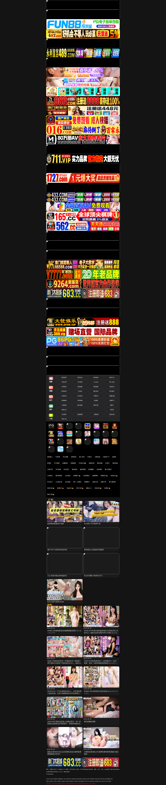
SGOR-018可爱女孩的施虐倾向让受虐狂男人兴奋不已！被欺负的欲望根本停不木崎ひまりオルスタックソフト (101, 632)
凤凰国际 (73, 463)
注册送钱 (97, 457)
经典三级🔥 (50, 488)
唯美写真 (96, 405)
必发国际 (99, 469)
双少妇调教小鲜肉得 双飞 (93, 575)
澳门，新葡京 (77, 482)
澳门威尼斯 (112, 482)
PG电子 (89, 457)
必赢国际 (65, 463)
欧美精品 (96, 377)
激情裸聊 (95, 475)
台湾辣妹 (64, 386)
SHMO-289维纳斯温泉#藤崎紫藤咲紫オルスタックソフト (64, 631)
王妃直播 (58, 469)
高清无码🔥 (98, 488)
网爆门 (112, 405)
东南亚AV (112, 386)
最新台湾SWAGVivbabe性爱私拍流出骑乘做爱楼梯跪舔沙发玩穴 (64, 753)
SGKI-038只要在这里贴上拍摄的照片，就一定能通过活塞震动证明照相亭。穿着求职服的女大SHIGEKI (64, 723)
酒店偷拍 (115, 463)
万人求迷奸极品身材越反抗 (57, 575)
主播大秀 (50, 469)
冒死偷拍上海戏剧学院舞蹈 (94, 549)
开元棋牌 (65, 457)
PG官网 (58, 457)
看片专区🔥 (79, 488)
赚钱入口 (89, 488)
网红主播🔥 (50, 494)
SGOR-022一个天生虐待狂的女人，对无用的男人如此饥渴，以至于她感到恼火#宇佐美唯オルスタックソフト (64, 693)
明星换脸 (80, 400)
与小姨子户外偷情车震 (92, 523)
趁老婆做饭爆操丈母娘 (55, 523)
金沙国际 (68, 482)
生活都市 (64, 414)
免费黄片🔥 (104, 475)
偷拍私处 (74, 469)
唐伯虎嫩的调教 (89, 721)
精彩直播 (100, 463)
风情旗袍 (64, 400)
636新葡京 (86, 475)
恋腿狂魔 (112, 396)
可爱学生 (96, 396)
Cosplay (96, 382)
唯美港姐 (96, 386)
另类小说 (64, 419)
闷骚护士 (112, 400)
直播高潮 (91, 463)
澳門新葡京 (59, 475)
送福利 (114, 457)
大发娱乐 (50, 475)
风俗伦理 (112, 414)
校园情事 (80, 414)
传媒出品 (64, 409)
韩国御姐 (80, 386)
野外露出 (112, 391)
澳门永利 (82, 457)
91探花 (80, 391)
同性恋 (112, 409)
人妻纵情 (96, 414)
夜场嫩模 (91, 469)
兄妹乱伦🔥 (70, 488)
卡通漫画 (64, 405)
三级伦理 (64, 382)
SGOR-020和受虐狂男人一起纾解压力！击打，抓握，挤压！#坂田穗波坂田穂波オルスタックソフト (101, 663)
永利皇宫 (68, 475)
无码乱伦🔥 (114, 475)
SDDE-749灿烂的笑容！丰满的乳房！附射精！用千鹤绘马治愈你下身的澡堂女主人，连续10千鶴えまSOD (64, 663)
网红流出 (96, 391)
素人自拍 (112, 382)
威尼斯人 (50, 457)
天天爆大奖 (59, 482)
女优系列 (80, 396)
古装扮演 (64, 396)
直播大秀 (103, 482)
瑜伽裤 (96, 400)
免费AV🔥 (107, 488)
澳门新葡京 (108, 469)
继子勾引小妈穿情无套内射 (57, 549)
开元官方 (50, 482)
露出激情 (80, 405)
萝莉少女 (112, 377)
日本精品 (80, 382)
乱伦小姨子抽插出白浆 (55, 602)
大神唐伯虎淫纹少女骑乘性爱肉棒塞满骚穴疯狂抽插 (101, 753)
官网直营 (73, 457)
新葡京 (49, 463)
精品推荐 (64, 377)
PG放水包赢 (82, 463)
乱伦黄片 (66, 469)
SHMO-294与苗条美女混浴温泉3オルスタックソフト (101, 692)
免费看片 (87, 482)
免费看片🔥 (76, 475)
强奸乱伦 (80, 377)
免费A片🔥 (60, 488)
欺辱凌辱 (64, 391)
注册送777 (106, 457)
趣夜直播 (83, 469)
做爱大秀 (95, 482)
